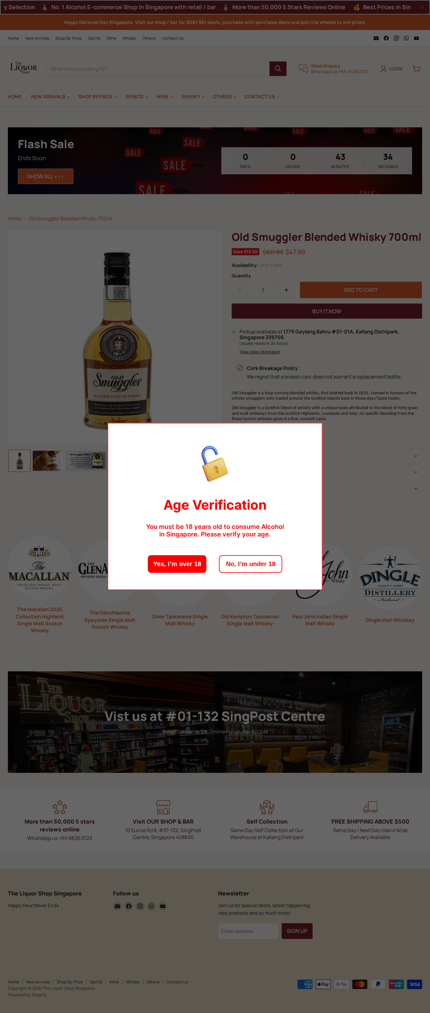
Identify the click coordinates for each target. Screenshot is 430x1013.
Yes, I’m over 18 (177, 564)
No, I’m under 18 (250, 564)
